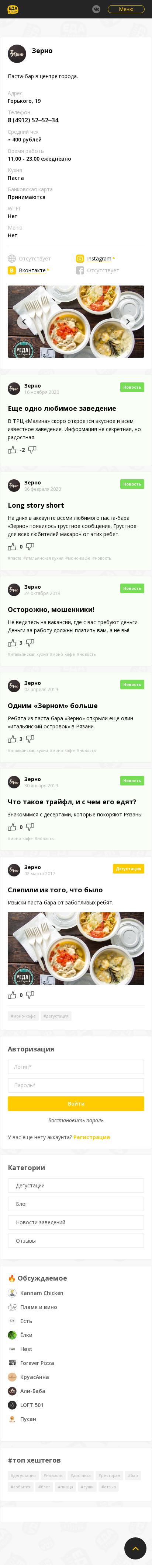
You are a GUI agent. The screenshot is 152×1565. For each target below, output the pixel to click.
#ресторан (109, 1475)
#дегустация (56, 1016)
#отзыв (108, 1486)
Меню (126, 9)
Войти (76, 1103)
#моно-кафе (77, 558)
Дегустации (30, 1185)
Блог (22, 1203)
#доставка (80, 1475)
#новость (101, 558)
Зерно (32, 385)
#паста (14, 558)
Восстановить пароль (76, 1120)
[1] (12, 547)
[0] (29, 643)
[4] (32, 450)
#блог (44, 1486)
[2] (12, 450)
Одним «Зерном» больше (53, 705)
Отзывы (26, 1240)
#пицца (65, 1486)
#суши (87, 1486)
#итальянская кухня (43, 558)
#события (21, 1486)
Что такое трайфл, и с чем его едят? (72, 801)
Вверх (135, 1548)
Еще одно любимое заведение (62, 408)
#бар (133, 1475)
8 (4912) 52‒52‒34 (33, 120)
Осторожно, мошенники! (51, 609)
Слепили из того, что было (55, 889)
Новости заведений (40, 1222)
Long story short (36, 505)
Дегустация (128, 868)
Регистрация (91, 1137)
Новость (132, 387)
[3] (12, 643)
